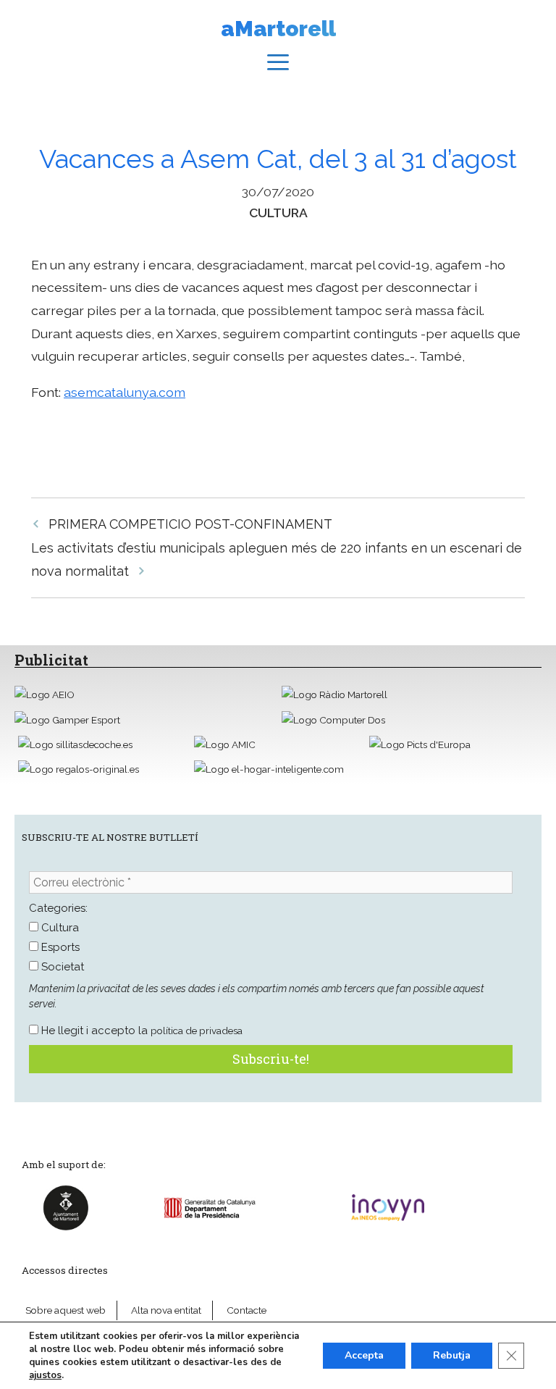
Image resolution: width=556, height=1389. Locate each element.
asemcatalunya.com (124, 392)
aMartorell (278, 28)
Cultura (278, 212)
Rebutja (452, 1355)
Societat (61, 966)
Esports (59, 947)
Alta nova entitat (166, 1310)
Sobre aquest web (65, 1310)
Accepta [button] (364, 1355)
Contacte (246, 1310)
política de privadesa (197, 1030)
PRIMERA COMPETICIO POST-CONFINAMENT (190, 524)
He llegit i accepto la (140, 1030)
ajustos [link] (45, 1375)
